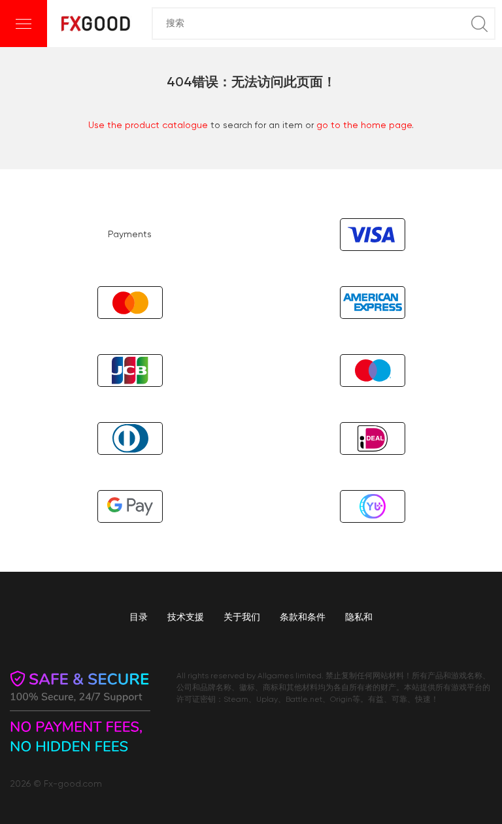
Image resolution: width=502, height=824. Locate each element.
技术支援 (185, 617)
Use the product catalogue (148, 125)
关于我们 (242, 617)
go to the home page (364, 125)
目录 (138, 617)
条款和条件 (303, 617)
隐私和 (359, 617)
